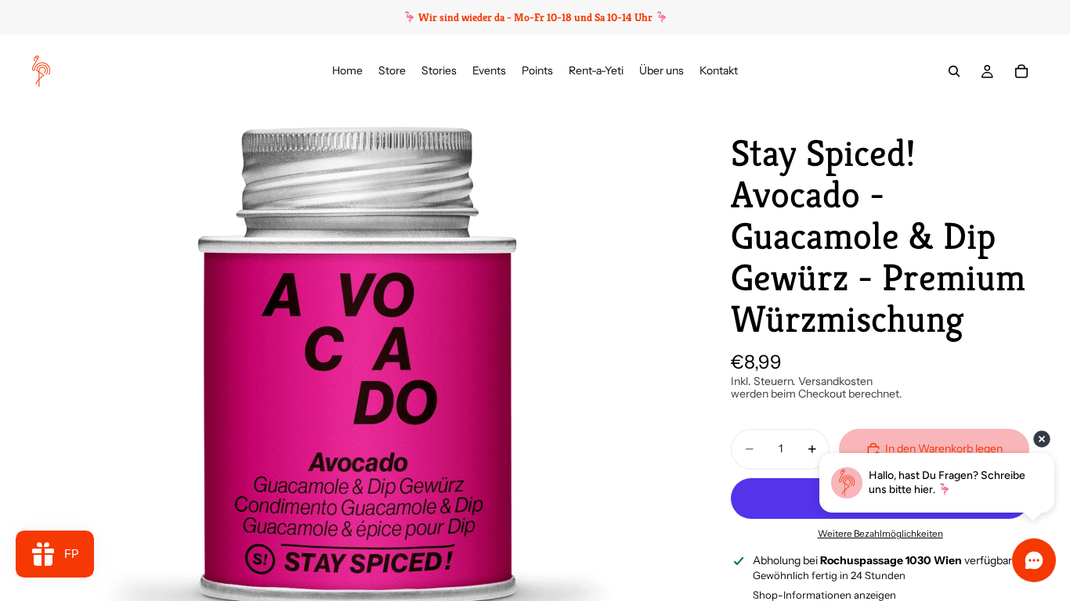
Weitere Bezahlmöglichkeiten (880, 533)
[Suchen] (954, 71)
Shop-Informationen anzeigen (824, 594)
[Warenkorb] (1021, 71)
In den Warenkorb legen (944, 448)
